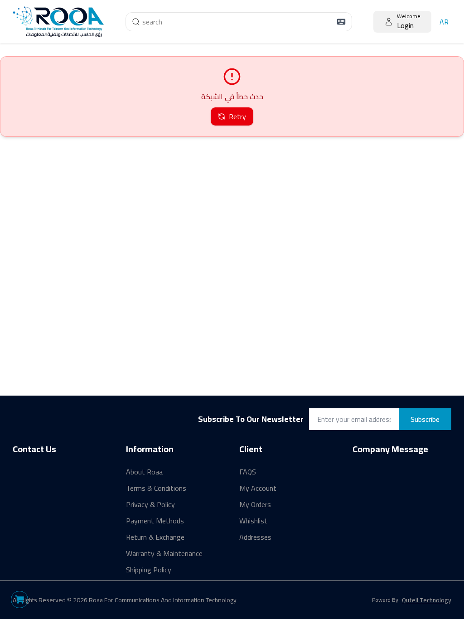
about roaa (144, 471)
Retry (237, 116)
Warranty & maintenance (164, 553)
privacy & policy (150, 504)
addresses (255, 537)
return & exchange (155, 537)
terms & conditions (156, 488)
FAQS (247, 471)
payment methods (155, 520)
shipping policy (148, 569)
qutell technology (426, 599)
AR (444, 22)
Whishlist (253, 520)
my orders (255, 504)
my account (257, 488)
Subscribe (425, 419)
